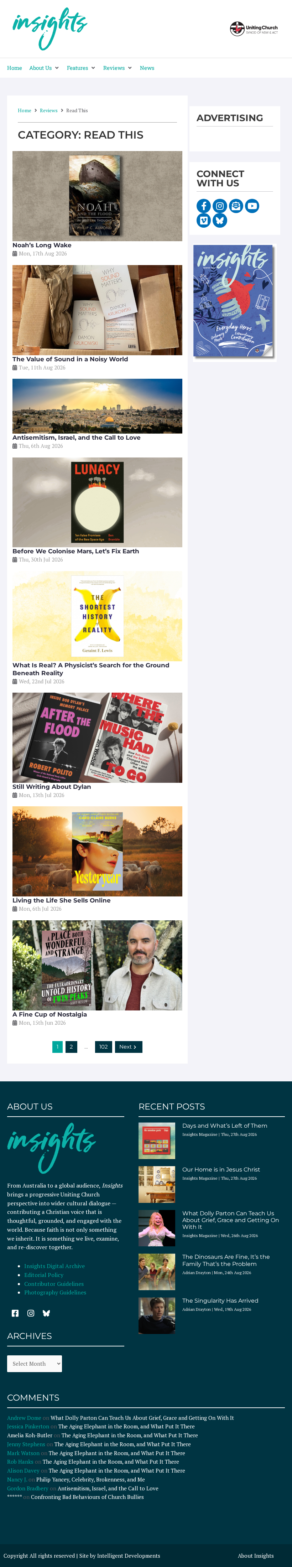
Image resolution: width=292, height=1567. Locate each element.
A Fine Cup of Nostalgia (49, 1014)
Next (125, 1046)
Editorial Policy (44, 1275)
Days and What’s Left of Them (224, 1125)
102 (103, 1046)
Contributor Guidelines (54, 1284)
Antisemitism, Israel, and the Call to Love (76, 437)
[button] (44, 68)
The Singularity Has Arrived (220, 1300)
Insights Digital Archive (54, 1266)
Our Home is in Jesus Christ (221, 1169)
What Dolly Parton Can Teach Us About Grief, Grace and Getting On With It (230, 1220)
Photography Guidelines (55, 1292)
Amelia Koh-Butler (29, 1435)
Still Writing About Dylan (51, 786)
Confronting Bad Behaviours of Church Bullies (87, 1496)
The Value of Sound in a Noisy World (70, 359)
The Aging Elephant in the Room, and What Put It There (127, 1426)
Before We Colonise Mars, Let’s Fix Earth (75, 551)
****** (14, 1496)
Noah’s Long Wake (42, 245)
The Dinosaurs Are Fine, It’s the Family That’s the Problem (226, 1260)
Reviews (49, 110)
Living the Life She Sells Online (61, 900)
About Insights (256, 1555)
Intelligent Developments (128, 1555)
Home (24, 110)
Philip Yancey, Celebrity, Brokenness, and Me (90, 1479)
